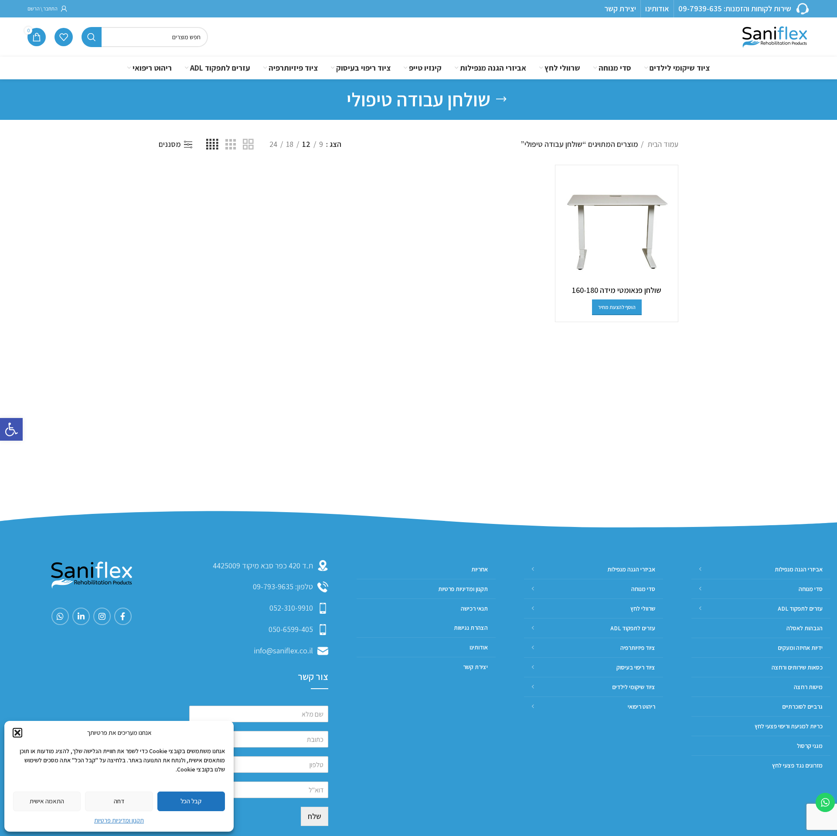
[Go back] (501, 99)
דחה (119, 801)
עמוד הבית (662, 144)
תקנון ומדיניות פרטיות (119, 820)
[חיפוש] (92, 37)
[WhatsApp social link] (60, 616)
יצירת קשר (620, 8)
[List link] (258, 587)
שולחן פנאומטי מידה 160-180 (616, 290)
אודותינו (657, 8)
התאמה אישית (47, 801)
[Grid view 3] (230, 144)
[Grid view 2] (248, 144)
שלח (314, 816)
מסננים (170, 145)
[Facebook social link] (123, 616)
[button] (11, 429)
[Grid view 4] (212, 144)
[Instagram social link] (102, 616)
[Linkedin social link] (81, 616)
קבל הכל (190, 801)
